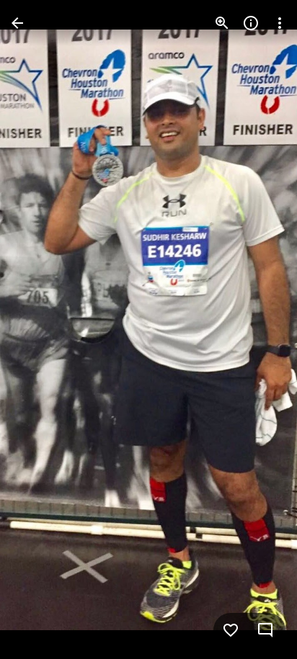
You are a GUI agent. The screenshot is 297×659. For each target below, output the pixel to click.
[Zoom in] (222, 23)
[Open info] (250, 23)
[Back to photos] (17, 23)
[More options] (279, 23)
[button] (40, 330)
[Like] (230, 630)
